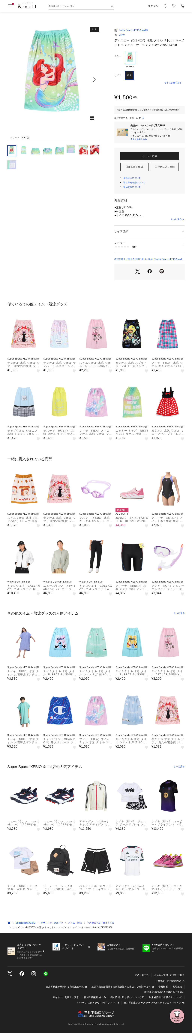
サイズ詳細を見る (173, 83)
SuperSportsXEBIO (25, 923)
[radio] (130, 60)
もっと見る (176, 219)
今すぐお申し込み (138, 139)
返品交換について (132, 187)
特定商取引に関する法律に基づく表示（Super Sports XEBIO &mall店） (148, 259)
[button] (53, 79)
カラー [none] (117, 56)
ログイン (153, 6)
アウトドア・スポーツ (51, 923)
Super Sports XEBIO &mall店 (133, 30)
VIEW (121, 35)
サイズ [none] (117, 75)
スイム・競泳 (75, 923)
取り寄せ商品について (134, 182)
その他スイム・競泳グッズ (100, 923)
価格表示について (132, 178)
